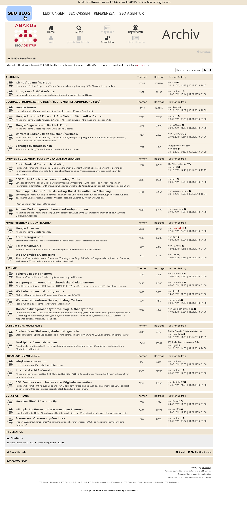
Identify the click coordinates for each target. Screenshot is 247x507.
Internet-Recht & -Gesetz (34, 370)
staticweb (177, 91)
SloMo (176, 107)
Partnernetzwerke (28, 246)
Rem (175, 236)
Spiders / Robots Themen (34, 273)
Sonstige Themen (17, 396)
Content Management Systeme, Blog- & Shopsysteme (54, 309)
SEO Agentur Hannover (49, 482)
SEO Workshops (115, 482)
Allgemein (12, 77)
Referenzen (104, 13)
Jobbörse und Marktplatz (24, 325)
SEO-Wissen (79, 13)
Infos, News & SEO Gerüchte (35, 91)
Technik (11, 268)
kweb (175, 254)
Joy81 (175, 345)
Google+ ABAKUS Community (36, 401)
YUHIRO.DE (178, 133)
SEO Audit (158, 482)
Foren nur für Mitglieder (23, 356)
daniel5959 (178, 381)
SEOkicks (177, 245)
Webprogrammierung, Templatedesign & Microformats (55, 282)
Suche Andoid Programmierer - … (185, 330)
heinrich (177, 299)
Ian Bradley (206, 467)
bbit (174, 178)
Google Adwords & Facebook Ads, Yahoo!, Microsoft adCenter (59, 116)
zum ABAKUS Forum (17, 460)
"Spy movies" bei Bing (179, 145)
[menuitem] (203, 52)
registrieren (142, 65)
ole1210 (177, 409)
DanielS (176, 401)
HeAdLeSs (178, 334)
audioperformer (181, 190)
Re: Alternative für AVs (179, 164)
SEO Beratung (130, 482)
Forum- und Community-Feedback (40, 418)
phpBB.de (207, 474)
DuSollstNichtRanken (183, 308)
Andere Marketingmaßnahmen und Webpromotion (52, 209)
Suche (79, 31)
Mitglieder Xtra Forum (31, 361)
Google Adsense (27, 228)
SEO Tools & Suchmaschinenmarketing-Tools (48, 179)
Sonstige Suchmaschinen (34, 146)
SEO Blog (64, 482)
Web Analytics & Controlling (35, 255)
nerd (175, 116)
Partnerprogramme (29, 237)
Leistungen (54, 13)
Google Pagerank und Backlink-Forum (42, 125)
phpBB (178, 470)
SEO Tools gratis (172, 482)
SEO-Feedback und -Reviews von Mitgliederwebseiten (54, 382)
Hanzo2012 (178, 228)
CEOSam (177, 124)
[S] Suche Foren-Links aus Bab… (184, 342)
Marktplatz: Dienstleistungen (36, 342)
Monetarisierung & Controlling (28, 222)
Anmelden (107, 41)
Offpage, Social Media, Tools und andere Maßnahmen (43, 158)
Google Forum (26, 107)
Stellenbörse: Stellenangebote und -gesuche (48, 331)
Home (51, 31)
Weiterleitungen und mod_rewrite (40, 291)
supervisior (178, 208)
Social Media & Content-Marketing (40, 164)
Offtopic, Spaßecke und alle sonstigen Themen (49, 409)
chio (175, 82)
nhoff (175, 167)
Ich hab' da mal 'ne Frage (33, 82)
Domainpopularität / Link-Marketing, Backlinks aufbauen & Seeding (63, 191)
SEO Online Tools (78, 482)
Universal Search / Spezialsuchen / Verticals (47, 134)
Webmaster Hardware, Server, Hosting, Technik (49, 300)
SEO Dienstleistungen (97, 482)
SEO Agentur (131, 13)
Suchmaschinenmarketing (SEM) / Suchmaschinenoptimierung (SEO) (53, 102)
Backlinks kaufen (145, 482)
